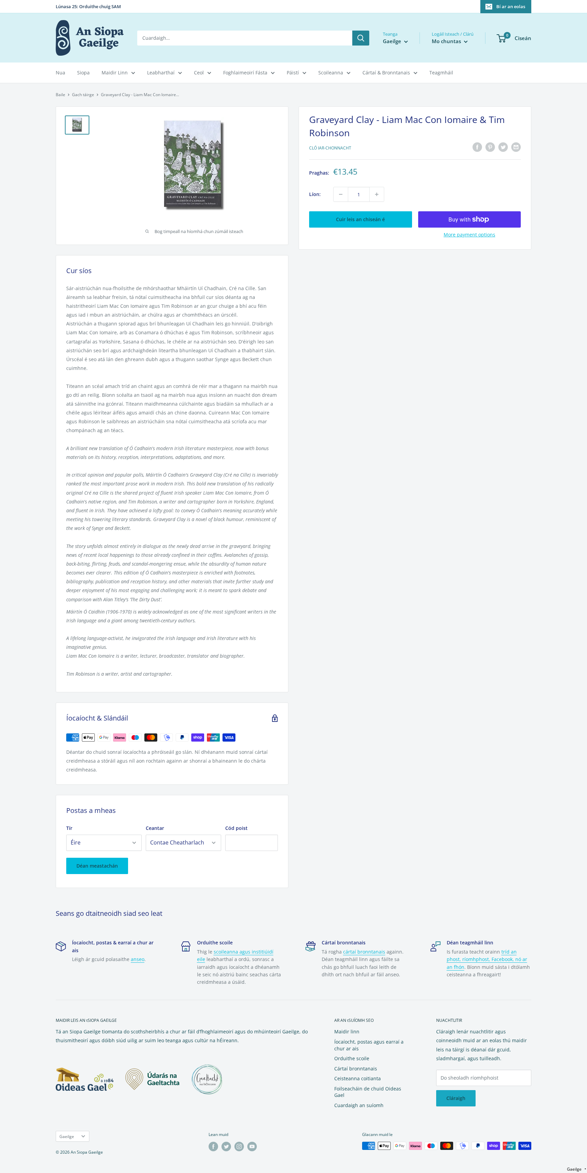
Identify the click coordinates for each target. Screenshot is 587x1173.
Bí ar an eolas (510, 6)
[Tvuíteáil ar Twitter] (503, 147)
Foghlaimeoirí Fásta (245, 72)
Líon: (315, 194)
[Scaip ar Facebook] (477, 147)
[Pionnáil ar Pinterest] (490, 147)
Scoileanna (330, 72)
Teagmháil (441, 72)
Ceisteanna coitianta (357, 1078)
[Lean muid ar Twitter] (226, 1146)
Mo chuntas (447, 41)
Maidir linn (346, 1031)
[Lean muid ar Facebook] (213, 1146)
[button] (576, 1169)
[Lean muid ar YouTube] (252, 1146)
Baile (60, 94)
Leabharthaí (161, 72)
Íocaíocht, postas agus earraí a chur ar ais (369, 1045)
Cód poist (236, 828)
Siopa (83, 72)
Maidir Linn (115, 72)
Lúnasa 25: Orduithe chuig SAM (88, 6)
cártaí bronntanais (364, 951)
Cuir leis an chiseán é (360, 219)
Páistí (293, 72)
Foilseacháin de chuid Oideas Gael (367, 1092)
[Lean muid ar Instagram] (239, 1146)
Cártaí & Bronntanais (386, 72)
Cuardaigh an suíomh (359, 1105)
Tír (69, 828)
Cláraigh (455, 1098)
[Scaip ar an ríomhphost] (516, 147)
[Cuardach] (360, 38)
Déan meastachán (97, 866)
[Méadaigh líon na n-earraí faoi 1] (377, 194)
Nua (60, 72)
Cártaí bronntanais (355, 1068)
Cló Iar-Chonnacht (330, 148)
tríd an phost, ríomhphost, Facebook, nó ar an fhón (487, 959)
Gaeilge (66, 1136)
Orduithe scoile (351, 1058)
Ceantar (155, 828)
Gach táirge (83, 94)
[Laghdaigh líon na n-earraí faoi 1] (341, 194)
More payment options (469, 234)
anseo (137, 959)
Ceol (199, 72)
